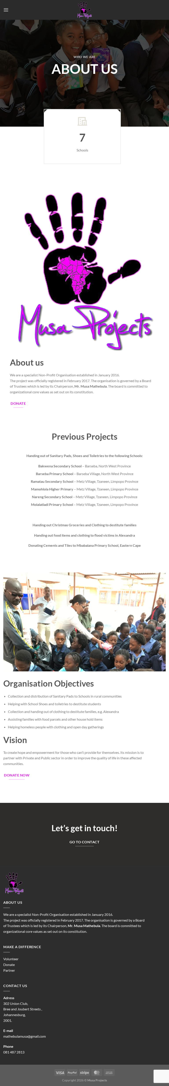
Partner (9, 970)
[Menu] (6, 9)
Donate (9, 964)
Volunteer (10, 959)
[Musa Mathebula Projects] (84, 10)
